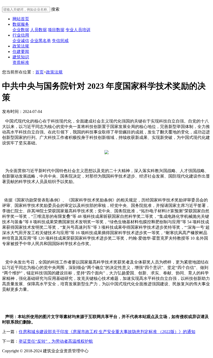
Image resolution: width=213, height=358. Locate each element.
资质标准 (20, 62)
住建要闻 (20, 51)
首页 (39, 72)
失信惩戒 (60, 40)
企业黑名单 (40, 40)
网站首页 (20, 19)
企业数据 (20, 30)
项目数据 (56, 30)
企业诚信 (20, 40)
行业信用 (20, 35)
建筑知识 (20, 57)
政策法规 (20, 46)
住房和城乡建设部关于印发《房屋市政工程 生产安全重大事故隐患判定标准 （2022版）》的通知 (107, 331)
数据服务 (20, 24)
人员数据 (38, 30)
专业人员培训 (77, 30)
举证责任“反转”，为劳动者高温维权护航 (56, 341)
